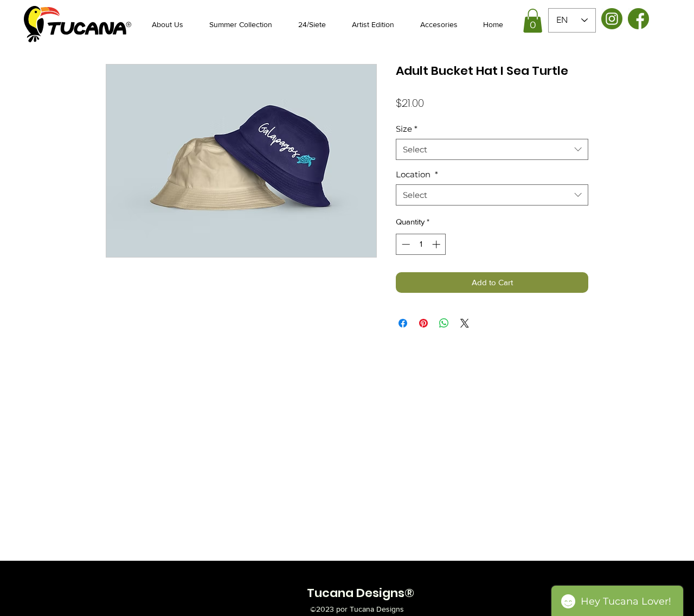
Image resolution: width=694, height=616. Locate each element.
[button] (533, 21)
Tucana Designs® (360, 593)
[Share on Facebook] (402, 323)
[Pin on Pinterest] (423, 323)
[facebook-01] (638, 18)
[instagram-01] (611, 18)
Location (417, 174)
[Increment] (437, 244)
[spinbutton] (421, 244)
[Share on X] (464, 323)
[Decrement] (404, 244)
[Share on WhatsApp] (444, 323)
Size (406, 129)
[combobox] (492, 149)
